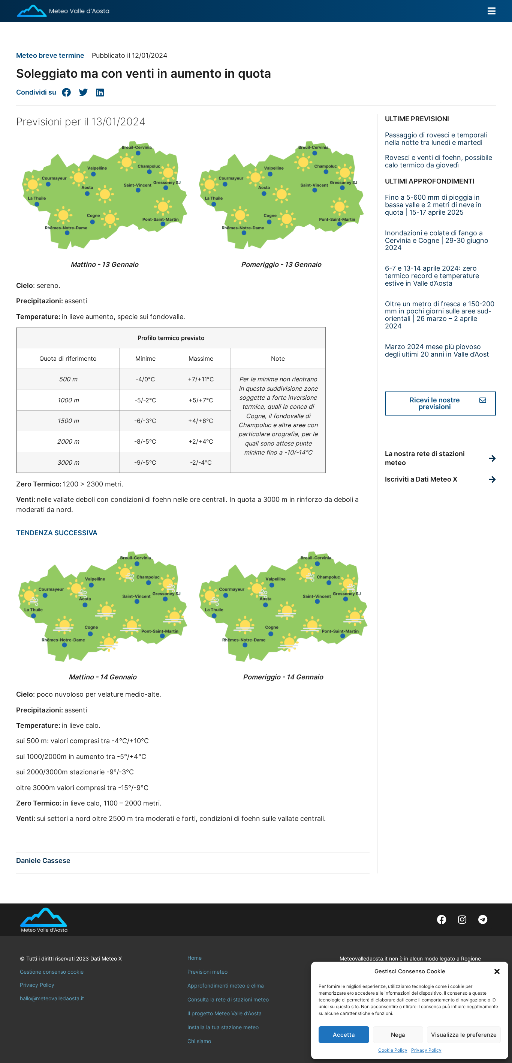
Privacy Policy (426, 1050)
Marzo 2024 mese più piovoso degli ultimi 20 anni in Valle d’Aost (437, 350)
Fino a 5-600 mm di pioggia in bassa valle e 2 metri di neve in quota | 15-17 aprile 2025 (433, 204)
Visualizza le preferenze (464, 1034)
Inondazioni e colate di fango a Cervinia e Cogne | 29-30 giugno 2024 (436, 240)
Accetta (344, 1034)
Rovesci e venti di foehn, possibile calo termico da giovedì (438, 161)
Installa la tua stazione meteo (223, 1027)
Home (194, 958)
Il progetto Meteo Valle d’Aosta (224, 1013)
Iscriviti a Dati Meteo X (421, 479)
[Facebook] (441, 919)
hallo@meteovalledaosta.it (52, 998)
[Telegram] (482, 919)
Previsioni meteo (207, 971)
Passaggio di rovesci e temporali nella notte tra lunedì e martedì (436, 138)
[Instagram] (462, 919)
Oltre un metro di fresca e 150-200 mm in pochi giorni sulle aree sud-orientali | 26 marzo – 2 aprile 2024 (439, 315)
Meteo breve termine (50, 55)
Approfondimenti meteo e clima (225, 985)
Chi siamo (199, 1041)
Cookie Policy (392, 1050)
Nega (398, 1034)
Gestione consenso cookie (52, 971)
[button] (497, 971)
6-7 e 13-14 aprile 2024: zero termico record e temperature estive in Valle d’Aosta (432, 275)
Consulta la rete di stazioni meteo (228, 999)
